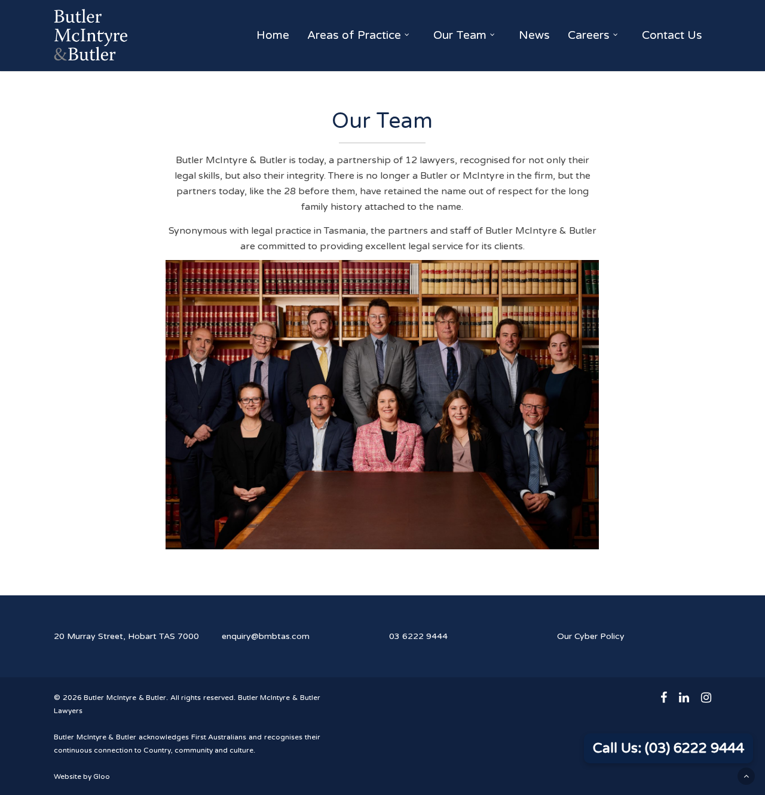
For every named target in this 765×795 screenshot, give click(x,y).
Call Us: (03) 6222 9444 (668, 748)
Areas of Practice (354, 35)
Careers (589, 35)
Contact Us (672, 35)
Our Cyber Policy (591, 636)
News (534, 35)
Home (272, 35)
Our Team (459, 35)
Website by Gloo (82, 776)
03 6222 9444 (418, 636)
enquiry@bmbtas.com (266, 636)
